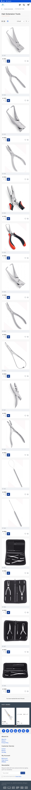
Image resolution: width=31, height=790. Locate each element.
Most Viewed (6, 704)
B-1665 (4, 571)
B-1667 (4, 649)
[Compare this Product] (28, 534)
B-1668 (4, 689)
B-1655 (4, 216)
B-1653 (4, 137)
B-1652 (4, 98)
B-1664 (4, 531)
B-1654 (4, 177)
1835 (18, 721)
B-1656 (4, 256)
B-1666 (4, 610)
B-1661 (4, 413)
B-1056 (4, 721)
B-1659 (4, 334)
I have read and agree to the (12, 776)
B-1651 (4, 59)
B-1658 (4, 295)
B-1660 (4, 374)
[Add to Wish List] (25, 534)
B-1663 (4, 492)
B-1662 (4, 452)
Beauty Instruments (8, 9)
